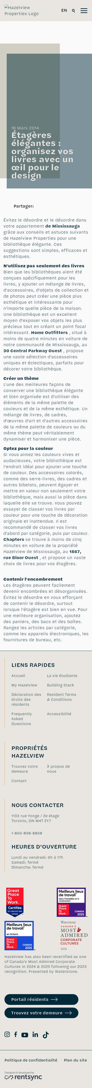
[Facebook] (15, 1035)
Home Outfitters (49, 332)
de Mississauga (62, 226)
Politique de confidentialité (30, 1060)
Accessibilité (59, 713)
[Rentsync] (23, 1076)
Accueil (18, 675)
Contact (19, 780)
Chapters (13, 539)
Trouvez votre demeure (24, 769)
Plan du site (75, 1060)
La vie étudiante (62, 675)
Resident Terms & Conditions (61, 697)
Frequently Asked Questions (21, 718)
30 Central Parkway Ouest (32, 351)
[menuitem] (26, 675)
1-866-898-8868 (26, 833)
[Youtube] (24, 1036)
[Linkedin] (35, 1035)
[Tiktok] (45, 1036)
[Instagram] (7, 1035)
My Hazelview (24, 685)
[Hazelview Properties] (24, 10)
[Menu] (84, 10)
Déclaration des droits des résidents (26, 699)
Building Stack (60, 685)
